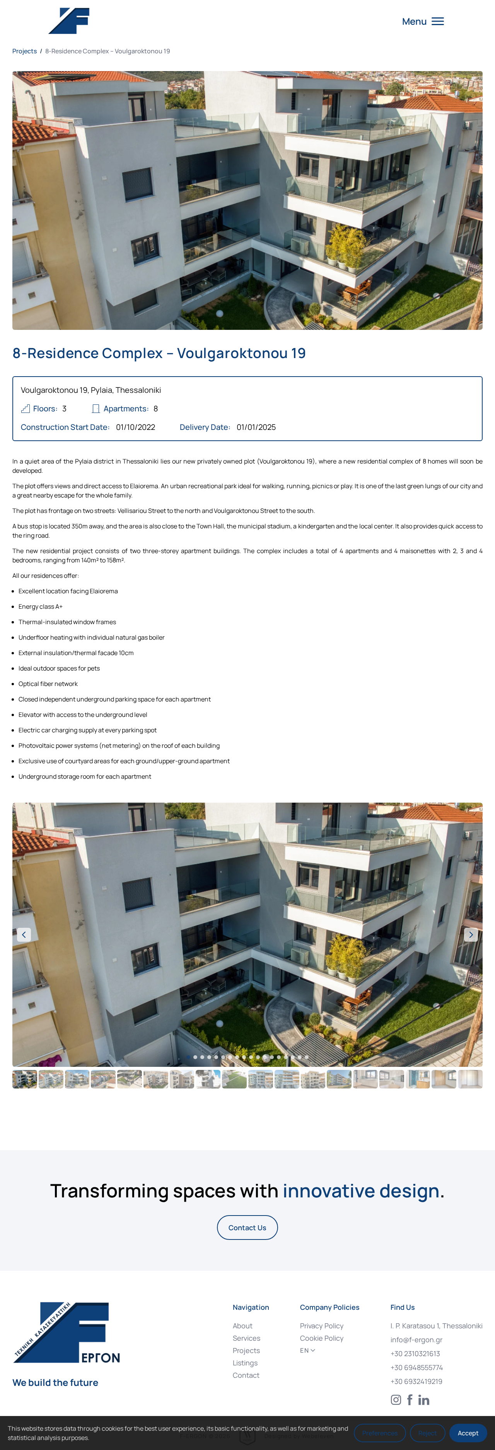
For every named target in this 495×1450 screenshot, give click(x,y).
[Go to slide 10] (251, 1057)
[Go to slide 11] (258, 1057)
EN (304, 1350)
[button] (247, 935)
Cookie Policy (322, 1338)
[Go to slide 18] (307, 1057)
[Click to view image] (24, 1079)
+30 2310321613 (415, 1353)
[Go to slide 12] (265, 1057)
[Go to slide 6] (223, 1057)
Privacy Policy (322, 1325)
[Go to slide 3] (202, 1057)
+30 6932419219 (416, 1381)
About (243, 1325)
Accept (468, 1433)
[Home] (71, 21)
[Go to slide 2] (195, 1057)
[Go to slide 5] (216, 1057)
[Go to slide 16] (293, 1057)
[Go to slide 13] (272, 1057)
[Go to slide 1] (188, 1057)
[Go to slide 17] (300, 1057)
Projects (24, 51)
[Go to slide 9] (244, 1057)
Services (246, 1338)
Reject (427, 1433)
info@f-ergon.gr (416, 1339)
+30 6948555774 (417, 1367)
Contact (246, 1375)
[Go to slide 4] (209, 1057)
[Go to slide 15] (286, 1057)
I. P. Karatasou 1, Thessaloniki (437, 1325)
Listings (245, 1362)
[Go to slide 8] (237, 1057)
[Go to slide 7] (230, 1057)
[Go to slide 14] (279, 1057)
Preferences (380, 1433)
